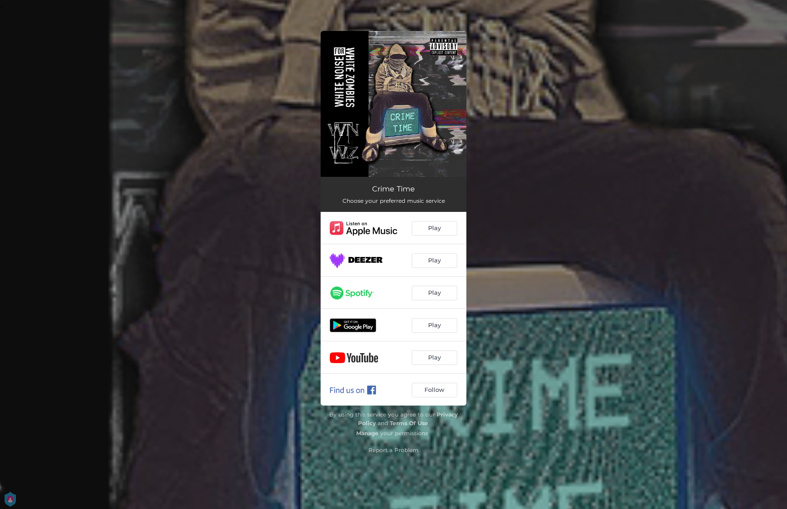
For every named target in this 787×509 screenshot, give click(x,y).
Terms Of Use (409, 423)
